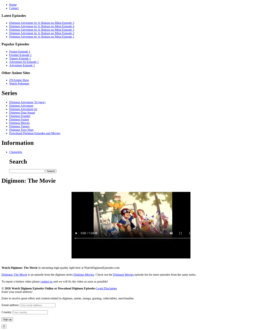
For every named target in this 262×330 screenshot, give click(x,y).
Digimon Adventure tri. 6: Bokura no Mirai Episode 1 (41, 36)
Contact (14, 8)
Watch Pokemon (19, 83)
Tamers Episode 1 (20, 58)
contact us (46, 281)
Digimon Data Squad (22, 112)
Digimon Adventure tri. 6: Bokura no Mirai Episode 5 (41, 22)
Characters (15, 152)
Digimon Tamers (19, 126)
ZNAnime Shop (19, 80)
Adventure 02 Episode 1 (24, 62)
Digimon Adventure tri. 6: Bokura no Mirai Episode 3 (41, 29)
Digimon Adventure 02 (23, 109)
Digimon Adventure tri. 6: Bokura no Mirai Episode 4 (41, 26)
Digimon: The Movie (14, 274)
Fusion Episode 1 (19, 51)
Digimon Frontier (19, 116)
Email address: (11, 305)
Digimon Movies (19, 123)
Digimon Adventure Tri (27, 102)
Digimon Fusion (19, 119)
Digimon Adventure (21, 105)
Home (13, 4)
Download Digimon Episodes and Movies (34, 133)
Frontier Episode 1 (20, 55)
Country (7, 312)
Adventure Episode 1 (22, 65)
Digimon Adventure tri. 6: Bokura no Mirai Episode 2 (41, 33)
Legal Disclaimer (106, 288)
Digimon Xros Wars (21, 129)
